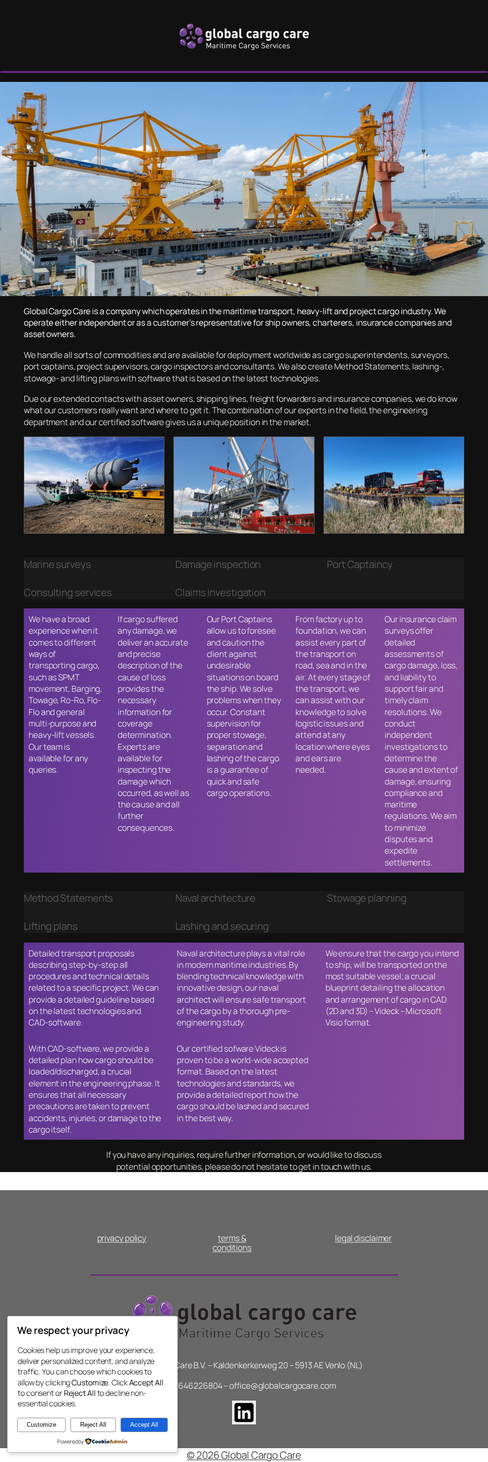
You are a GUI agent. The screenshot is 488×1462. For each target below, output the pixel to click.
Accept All (144, 1424)
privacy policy (122, 1237)
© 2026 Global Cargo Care (244, 1455)
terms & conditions (232, 1242)
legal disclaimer (363, 1237)
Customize (41, 1424)
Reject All (93, 1424)
